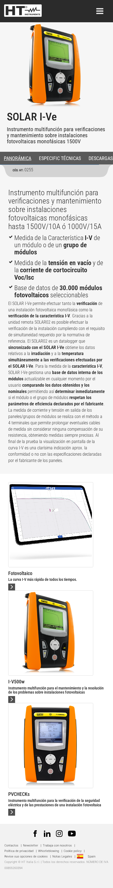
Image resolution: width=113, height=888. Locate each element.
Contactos (11, 845)
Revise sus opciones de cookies (26, 856)
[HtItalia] (23, 9)
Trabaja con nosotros (58, 845)
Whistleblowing (48, 851)
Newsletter (30, 845)
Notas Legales (62, 856)
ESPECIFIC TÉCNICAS (60, 158)
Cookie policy (72, 851)
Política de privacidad (18, 851)
